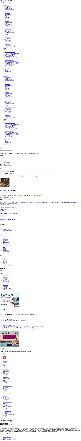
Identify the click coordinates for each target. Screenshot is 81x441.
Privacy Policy (5, 435)
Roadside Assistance (9, 73)
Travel (4, 19)
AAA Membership (6, 68)
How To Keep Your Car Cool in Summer (8, 213)
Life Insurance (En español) (10, 56)
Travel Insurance (8, 38)
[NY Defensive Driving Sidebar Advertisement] (9, 306)
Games (6, 47)
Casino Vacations (8, 22)
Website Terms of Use (7, 438)
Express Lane (5, 240)
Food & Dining (8, 40)
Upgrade (7, 72)
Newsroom (5, 415)
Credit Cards (7, 16)
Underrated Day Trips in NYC (11, 57)
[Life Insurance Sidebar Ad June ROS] (8, 197)
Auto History (7, 7)
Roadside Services (6, 378)
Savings (6, 11)
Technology (7, 44)
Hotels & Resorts (8, 25)
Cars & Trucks (8, 6)
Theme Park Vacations (9, 32)
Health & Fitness (8, 41)
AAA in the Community (10, 46)
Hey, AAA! (5, 67)
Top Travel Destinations (10, 52)
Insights (4, 248)
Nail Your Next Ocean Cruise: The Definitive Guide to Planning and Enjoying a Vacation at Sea (22, 329)
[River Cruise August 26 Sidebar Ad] (9, 346)
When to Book (5, 289)
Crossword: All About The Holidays (7, 171)
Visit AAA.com (3, 155)
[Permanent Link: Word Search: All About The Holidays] (4, 186)
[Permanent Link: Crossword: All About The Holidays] (3, 167)
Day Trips (7, 23)
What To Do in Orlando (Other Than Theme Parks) (15, 50)
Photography (5, 250)
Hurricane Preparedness (10, 64)
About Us (4, 409)
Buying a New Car (9, 65)
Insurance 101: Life (9, 55)
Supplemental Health (7, 265)
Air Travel (7, 21)
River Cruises (8, 30)
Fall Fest (4, 241)
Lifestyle (4, 39)
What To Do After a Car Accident (12, 53)
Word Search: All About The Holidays (8, 190)
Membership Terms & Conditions (9, 439)
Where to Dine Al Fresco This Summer (8, 219)
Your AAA (5, 408)
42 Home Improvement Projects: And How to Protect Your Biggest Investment (18, 314)
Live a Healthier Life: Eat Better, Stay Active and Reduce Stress (15, 320)
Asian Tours (5, 277)
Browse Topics (8, 412)
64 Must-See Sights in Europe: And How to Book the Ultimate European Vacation (19, 327)
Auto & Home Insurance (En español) (12, 62)
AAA (4, 237)
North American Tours (9, 27)
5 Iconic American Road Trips (9, 325)
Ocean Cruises (8, 29)
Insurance (4, 33)
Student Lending (8, 14)
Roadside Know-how (9, 9)
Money (4, 10)
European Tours (8, 24)
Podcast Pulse (8, 45)
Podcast (4, 48)
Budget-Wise (7, 18)
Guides (4, 49)
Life (3, 364)
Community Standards (9, 414)
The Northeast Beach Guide (10, 58)
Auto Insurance (8, 34)
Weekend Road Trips (9, 60)
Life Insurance (8, 37)
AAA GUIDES (6, 417)
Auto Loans (7, 13)
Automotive (5, 5)
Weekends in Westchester (10, 54)
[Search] (0, 147)
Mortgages (7, 15)
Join (6, 69)
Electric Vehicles (8, 8)
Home (6, 42)
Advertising (5, 416)
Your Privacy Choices (7, 437)
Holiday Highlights (6, 245)
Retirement (7, 17)
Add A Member (8, 71)
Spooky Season (6, 251)
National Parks (8, 26)
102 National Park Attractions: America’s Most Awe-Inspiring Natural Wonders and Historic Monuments (23, 326)
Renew (6, 70)
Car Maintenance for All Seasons (11, 63)
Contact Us (5, 413)
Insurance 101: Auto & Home (11, 61)
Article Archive (8, 411)
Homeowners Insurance (10, 36)
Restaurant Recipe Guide (8, 319)
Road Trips (7, 31)
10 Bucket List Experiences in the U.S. (8, 207)
